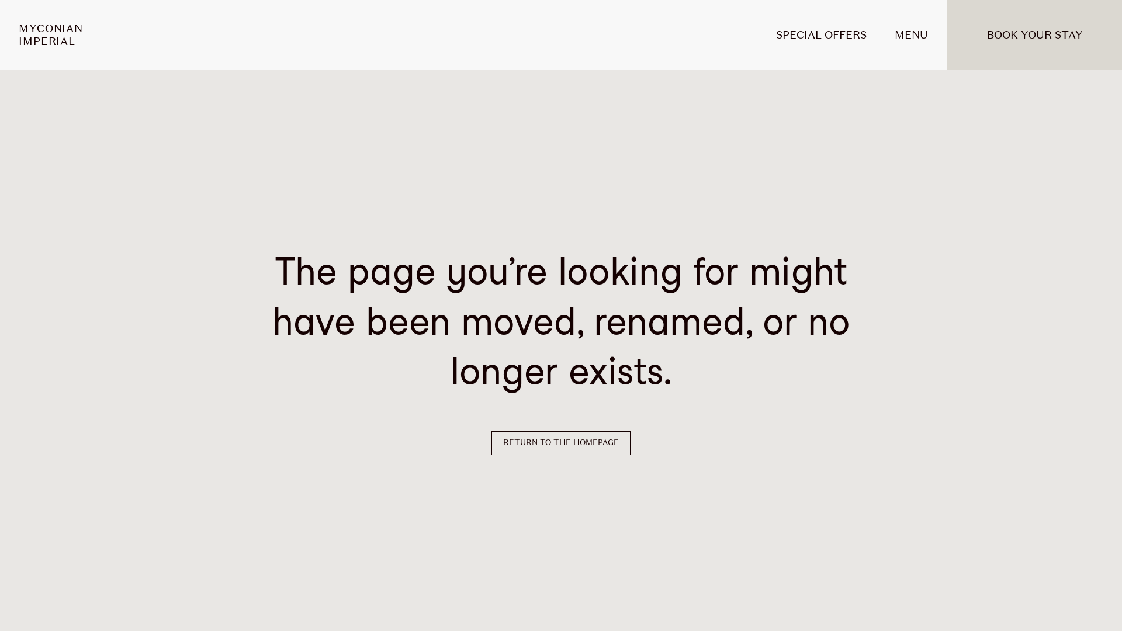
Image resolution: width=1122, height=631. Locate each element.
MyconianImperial (51, 35)
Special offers (821, 34)
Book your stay (1034, 34)
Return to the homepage (561, 443)
